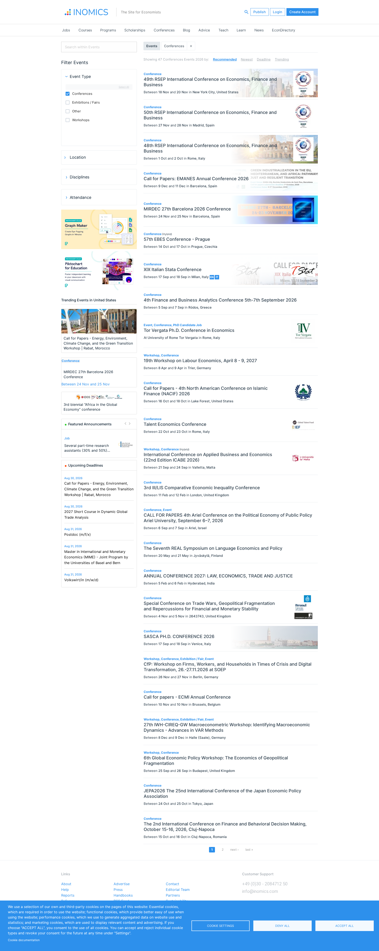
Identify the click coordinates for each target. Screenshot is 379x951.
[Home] (86, 12)
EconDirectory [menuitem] (283, 30)
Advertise (122, 884)
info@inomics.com (260, 891)
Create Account (302, 12)
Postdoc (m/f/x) (77, 534)
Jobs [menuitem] (66, 30)
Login (277, 12)
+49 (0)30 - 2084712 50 (265, 883)
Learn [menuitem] (241, 30)
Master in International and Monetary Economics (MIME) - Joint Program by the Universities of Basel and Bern (96, 557)
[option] (99, 444)
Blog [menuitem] (186, 30)
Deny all (282, 926)
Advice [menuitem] (204, 30)
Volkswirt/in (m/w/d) (81, 580)
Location (78, 157)
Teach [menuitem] (223, 30)
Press (118, 890)
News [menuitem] (259, 30)
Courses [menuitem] (85, 30)
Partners (173, 895)
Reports (67, 895)
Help (65, 890)
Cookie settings (220, 926)
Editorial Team (178, 890)
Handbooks (123, 895)
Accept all (344, 926)
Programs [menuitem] (108, 30)
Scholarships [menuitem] (134, 30)
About (66, 884)
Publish (259, 12)
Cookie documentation (24, 940)
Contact (172, 884)
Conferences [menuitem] (164, 30)
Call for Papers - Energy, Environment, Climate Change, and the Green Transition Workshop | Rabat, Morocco (99, 489)
